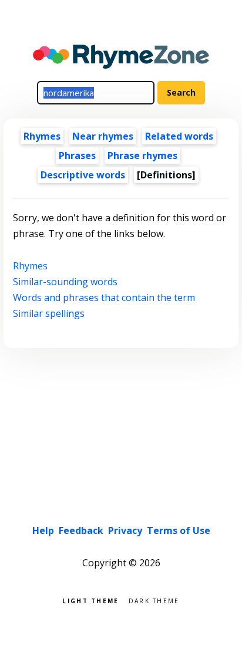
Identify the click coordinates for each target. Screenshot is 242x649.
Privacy (125, 530)
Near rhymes (102, 136)
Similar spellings (49, 313)
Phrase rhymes (142, 155)
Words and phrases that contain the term (104, 297)
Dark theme (154, 600)
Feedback (81, 530)
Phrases (77, 155)
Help (43, 530)
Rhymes (41, 136)
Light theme (90, 600)
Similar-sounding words (65, 281)
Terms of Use (178, 530)
